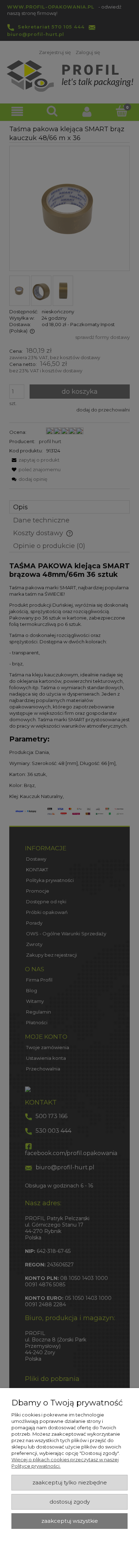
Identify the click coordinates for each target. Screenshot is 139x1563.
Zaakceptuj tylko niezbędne (69, 1482)
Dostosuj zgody (70, 1502)
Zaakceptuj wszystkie (69, 1521)
